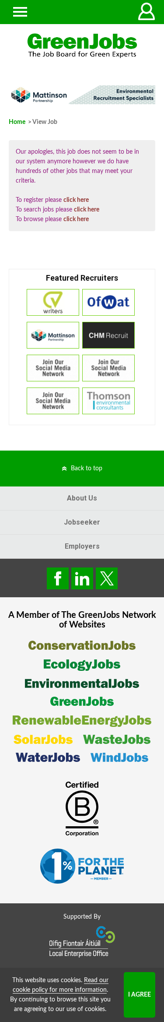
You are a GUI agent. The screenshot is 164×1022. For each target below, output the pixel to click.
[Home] (82, 46)
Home (17, 122)
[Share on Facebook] (58, 578)
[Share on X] (107, 578)
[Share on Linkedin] (82, 578)
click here (76, 200)
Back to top (86, 468)
